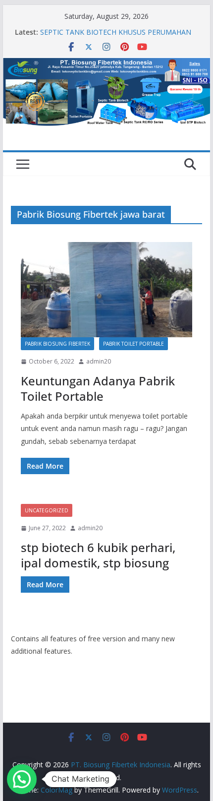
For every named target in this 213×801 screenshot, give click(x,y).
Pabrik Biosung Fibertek (57, 343)
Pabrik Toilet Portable (133, 343)
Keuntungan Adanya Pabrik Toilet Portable (98, 388)
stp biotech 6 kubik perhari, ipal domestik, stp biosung (98, 555)
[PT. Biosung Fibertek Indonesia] (106, 64)
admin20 (98, 361)
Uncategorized (46, 510)
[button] (22, 779)
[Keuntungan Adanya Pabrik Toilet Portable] (106, 289)
